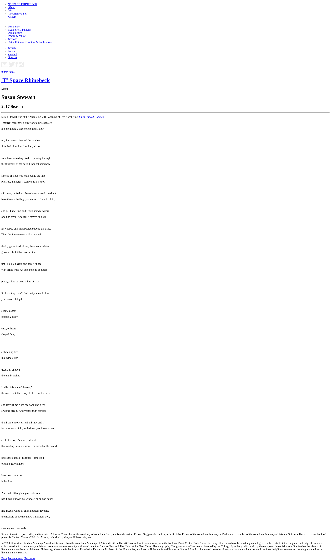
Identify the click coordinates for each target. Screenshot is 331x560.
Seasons (12, 39)
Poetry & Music (17, 35)
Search (12, 47)
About (11, 7)
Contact (12, 54)
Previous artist (15, 558)
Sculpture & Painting (19, 29)
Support (12, 57)
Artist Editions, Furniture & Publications (30, 42)
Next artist (29, 558)
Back (4, 558)
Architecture (15, 32)
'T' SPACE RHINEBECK (22, 4)
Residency (14, 26)
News (11, 51)
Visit (10, 10)
